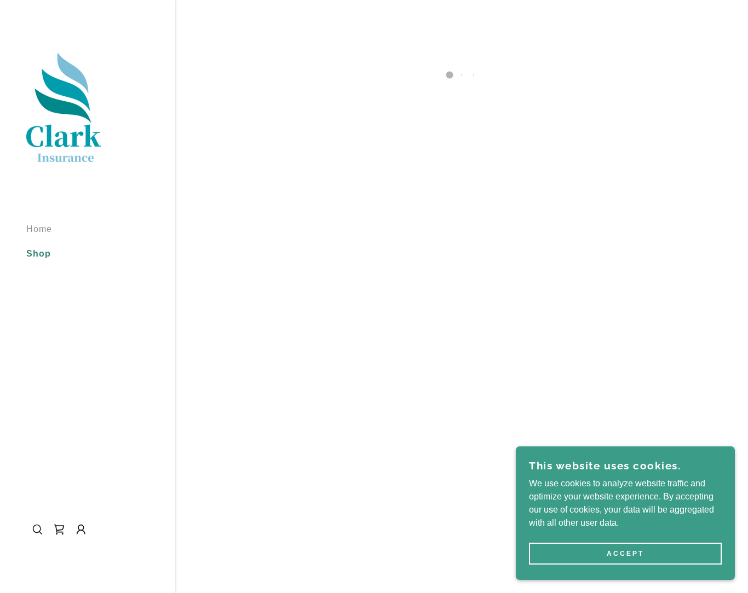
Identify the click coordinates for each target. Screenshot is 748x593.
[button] (59, 529)
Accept (625, 553)
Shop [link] (38, 253)
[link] (63, 106)
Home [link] (39, 229)
